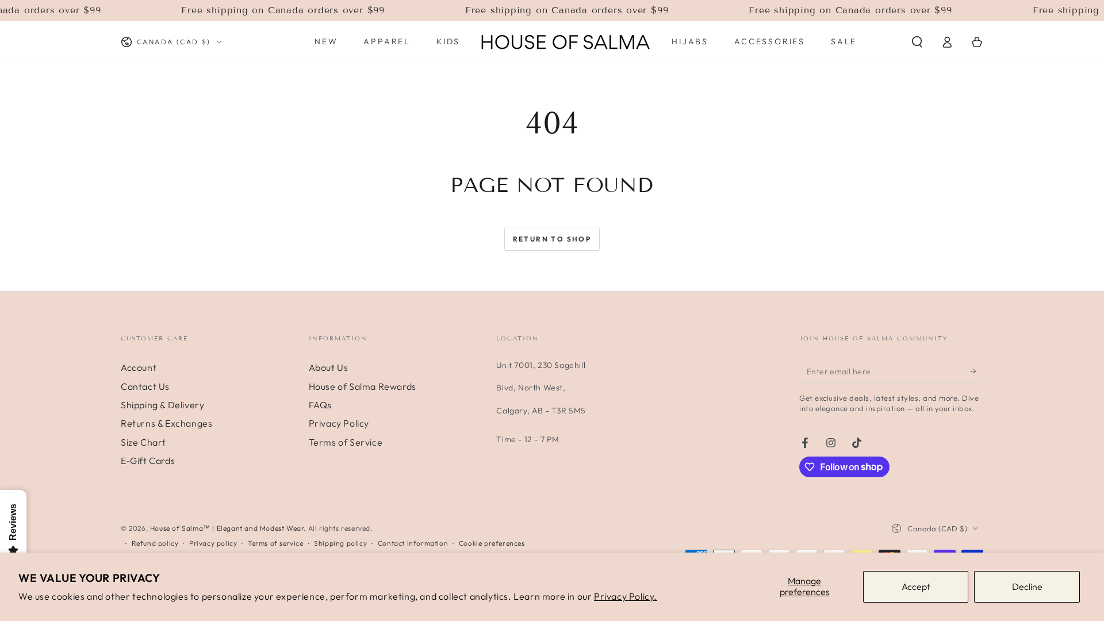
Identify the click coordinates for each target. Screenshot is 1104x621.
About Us (328, 367)
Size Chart (143, 442)
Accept (916, 586)
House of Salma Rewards (362, 386)
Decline (1027, 586)
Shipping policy (340, 543)
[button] (917, 42)
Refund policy (155, 543)
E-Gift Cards (148, 460)
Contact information (413, 543)
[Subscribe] (976, 371)
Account (138, 367)
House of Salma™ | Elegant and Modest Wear (227, 528)
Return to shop (552, 239)
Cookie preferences (492, 543)
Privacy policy (213, 543)
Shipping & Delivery (162, 405)
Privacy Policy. (625, 596)
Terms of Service (346, 442)
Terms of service (276, 543)
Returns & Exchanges (166, 423)
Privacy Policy (339, 423)
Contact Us (145, 386)
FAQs (320, 405)
